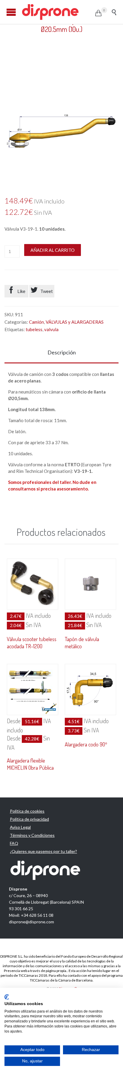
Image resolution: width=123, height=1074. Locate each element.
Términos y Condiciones (32, 835)
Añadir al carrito (52, 250)
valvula (51, 329)
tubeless (34, 329)
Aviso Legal (20, 827)
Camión (36, 322)
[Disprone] (58, 12)
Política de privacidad (29, 819)
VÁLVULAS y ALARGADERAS (75, 322)
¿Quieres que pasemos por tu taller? (43, 851)
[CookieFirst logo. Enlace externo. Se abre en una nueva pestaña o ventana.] (6, 997)
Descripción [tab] (61, 352)
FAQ (14, 843)
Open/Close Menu (11, 12)
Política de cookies (27, 811)
